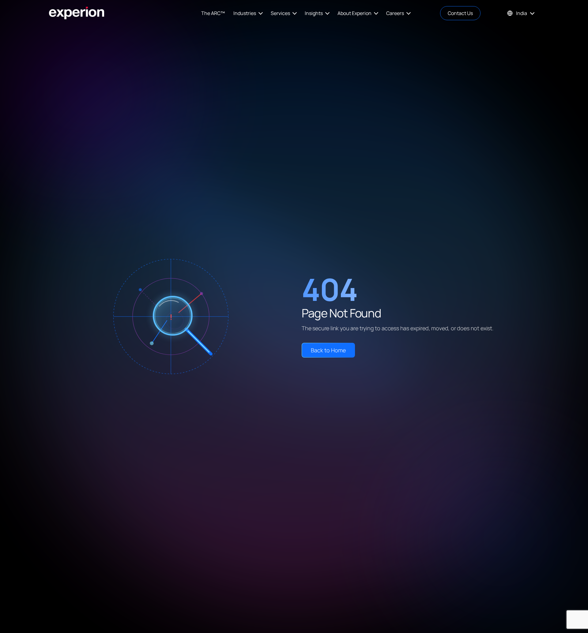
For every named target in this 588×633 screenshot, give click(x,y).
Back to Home (328, 350)
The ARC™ (213, 13)
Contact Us (460, 13)
